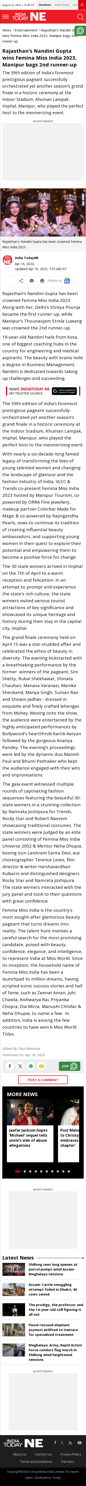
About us (19, 1454)
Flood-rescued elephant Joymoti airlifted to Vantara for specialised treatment (53, 1330)
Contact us (43, 1454)
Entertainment (26, 30)
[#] (31, 1066)
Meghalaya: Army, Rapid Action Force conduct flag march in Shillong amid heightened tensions (55, 1352)
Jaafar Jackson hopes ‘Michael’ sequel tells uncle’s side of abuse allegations (28, 1138)
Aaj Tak (77, 4)
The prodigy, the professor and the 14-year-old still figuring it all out (56, 1309)
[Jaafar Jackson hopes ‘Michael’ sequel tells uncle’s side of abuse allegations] (30, 1112)
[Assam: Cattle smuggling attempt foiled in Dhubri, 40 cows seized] (14, 1289)
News (6, 30)
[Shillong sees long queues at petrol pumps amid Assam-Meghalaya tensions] (14, 1269)
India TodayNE (27, 258)
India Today (62, 4)
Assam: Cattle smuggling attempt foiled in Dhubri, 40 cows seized (53, 1289)
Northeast (45, 4)
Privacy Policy (71, 1454)
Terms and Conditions (36, 1462)
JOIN (65, 1066)
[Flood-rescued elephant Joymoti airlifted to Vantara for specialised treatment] (14, 1329)
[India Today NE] (30, 16)
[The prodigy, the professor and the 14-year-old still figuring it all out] (14, 1309)
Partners (67, 1462)
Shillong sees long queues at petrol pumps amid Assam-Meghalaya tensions (53, 1269)
